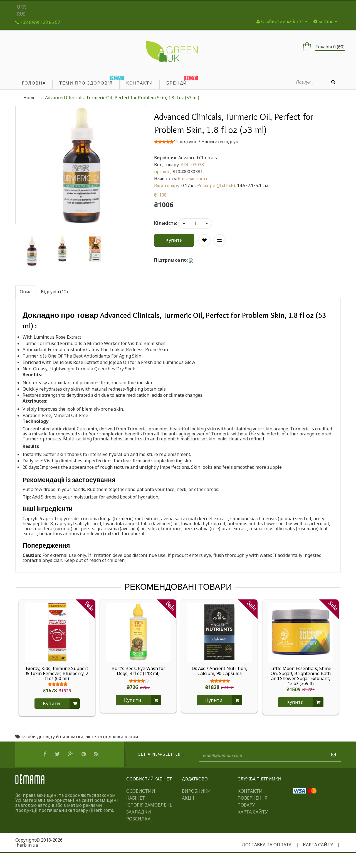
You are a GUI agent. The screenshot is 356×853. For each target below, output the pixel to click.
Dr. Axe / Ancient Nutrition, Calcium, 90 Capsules (219, 671)
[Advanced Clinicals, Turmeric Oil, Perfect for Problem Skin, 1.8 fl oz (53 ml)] (32, 251)
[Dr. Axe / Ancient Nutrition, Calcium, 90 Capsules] (219, 632)
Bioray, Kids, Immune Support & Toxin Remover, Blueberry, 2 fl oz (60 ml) (57, 673)
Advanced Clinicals (197, 158)
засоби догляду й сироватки (52, 736)
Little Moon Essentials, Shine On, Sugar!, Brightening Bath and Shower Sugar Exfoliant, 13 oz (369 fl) (300, 676)
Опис (25, 292)
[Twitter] (58, 754)
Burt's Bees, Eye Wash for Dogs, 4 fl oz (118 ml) (138, 671)
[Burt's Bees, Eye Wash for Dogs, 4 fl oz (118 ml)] (138, 632)
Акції (188, 798)
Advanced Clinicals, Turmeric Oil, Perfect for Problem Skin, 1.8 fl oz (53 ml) (122, 98)
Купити (174, 240)
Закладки (138, 812)
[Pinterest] (84, 754)
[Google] (71, 754)
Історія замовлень (149, 805)
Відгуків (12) (54, 292)
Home (29, 98)
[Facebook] (46, 754)
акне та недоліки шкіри (112, 736)
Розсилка (138, 819)
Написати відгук (219, 141)
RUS (21, 14)
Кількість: (165, 223)
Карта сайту (253, 812)
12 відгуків (185, 141)
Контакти (250, 791)
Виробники (196, 791)
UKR (21, 7)
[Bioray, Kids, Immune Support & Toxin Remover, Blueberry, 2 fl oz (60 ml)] (57, 632)
